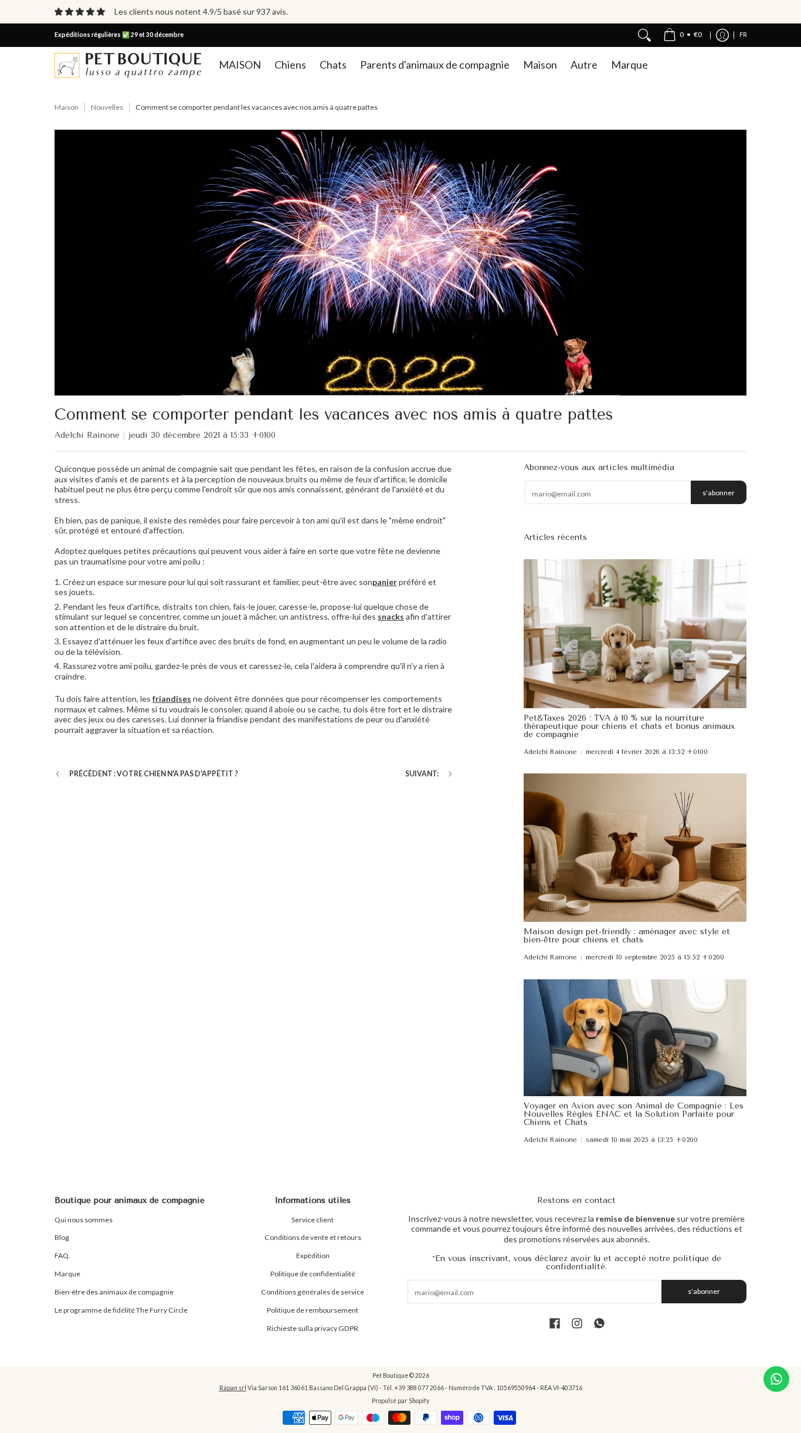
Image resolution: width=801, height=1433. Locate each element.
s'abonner (718, 492)
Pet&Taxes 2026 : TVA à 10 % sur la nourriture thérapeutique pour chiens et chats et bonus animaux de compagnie (629, 726)
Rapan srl (232, 1387)
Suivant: (422, 773)
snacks (391, 616)
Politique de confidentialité (312, 1273)
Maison (67, 107)
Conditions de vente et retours (312, 1237)
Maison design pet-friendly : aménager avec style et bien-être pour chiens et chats (627, 936)
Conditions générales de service (312, 1291)
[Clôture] (644, 35)
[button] (555, 1322)
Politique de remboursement (312, 1310)
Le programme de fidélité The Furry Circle (121, 1310)
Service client (312, 1219)
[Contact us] (776, 1379)
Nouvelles (107, 107)
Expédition (313, 1255)
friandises (171, 699)
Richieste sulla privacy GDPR (312, 1328)
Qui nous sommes (84, 1219)
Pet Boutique (390, 1375)
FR (743, 34)
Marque (67, 1273)
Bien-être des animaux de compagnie (114, 1291)
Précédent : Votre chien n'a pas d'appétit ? (153, 773)
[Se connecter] (722, 35)
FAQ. (62, 1255)
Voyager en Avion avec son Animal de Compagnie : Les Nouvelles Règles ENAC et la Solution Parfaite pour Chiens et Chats (634, 1114)
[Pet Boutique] (128, 65)
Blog (62, 1237)
